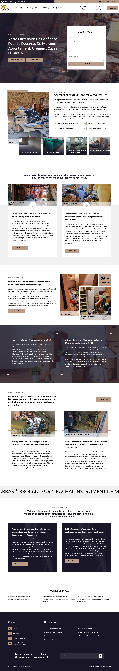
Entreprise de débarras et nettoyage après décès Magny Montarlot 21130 (93, 601)
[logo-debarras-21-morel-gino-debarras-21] (5, 8)
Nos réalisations (34, 60)
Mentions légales (94, 666)
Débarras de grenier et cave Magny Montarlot (90, 596)
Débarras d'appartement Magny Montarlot (55, 596)
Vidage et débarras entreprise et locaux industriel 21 (85, 8)
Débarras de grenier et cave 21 (58, 8)
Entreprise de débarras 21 (19, 8)
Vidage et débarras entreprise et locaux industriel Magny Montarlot (59, 601)
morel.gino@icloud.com (19, 638)
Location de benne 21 (72, 8)
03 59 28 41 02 (17, 628)
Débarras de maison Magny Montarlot (19, 596)
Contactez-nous (16, 60)
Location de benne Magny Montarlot (18, 599)
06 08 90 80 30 (17, 633)
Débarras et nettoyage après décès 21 (98, 8)
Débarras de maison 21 (32, 8)
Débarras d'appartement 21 (45, 8)
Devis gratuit (112, 8)
